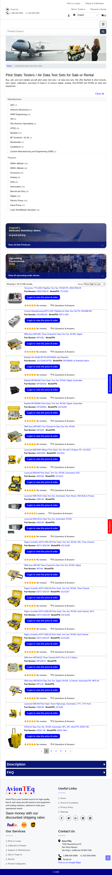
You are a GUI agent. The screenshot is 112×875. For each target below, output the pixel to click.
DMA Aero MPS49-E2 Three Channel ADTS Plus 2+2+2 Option (50, 657)
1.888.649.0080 (16, 13)
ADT (13, 105)
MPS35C (40, 338)
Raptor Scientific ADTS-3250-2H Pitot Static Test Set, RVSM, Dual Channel (56, 634)
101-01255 (65, 638)
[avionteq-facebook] (61, 818)
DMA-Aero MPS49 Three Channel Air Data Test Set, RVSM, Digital (52, 565)
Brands (11, 859)
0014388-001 (42, 314)
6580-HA (40, 499)
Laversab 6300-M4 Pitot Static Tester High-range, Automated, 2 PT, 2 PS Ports (57, 704)
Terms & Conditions (69, 803)
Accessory (16, 173)
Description (16, 764)
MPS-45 (40, 684)
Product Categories (17, 863)
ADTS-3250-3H (43, 592)
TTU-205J (64, 291)
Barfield (16, 133)
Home (9, 66)
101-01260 (62, 407)
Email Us (14, 9)
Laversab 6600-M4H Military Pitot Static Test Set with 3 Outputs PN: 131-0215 (57, 450)
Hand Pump (17, 205)
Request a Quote (98, 9)
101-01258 (65, 545)
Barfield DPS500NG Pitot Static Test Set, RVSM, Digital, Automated (53, 403)
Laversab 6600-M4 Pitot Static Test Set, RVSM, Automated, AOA (52, 473)
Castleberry (17, 147)
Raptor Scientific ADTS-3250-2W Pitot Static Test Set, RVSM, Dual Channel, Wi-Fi (59, 611)
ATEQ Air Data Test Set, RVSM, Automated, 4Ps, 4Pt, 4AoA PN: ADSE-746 (56, 727)
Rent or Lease (73, 3)
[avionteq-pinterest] (82, 818)
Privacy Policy (66, 807)
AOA (14, 182)
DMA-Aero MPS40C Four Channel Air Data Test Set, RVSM (49, 426)
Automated (17, 186)
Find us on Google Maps (69, 862)
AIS (13, 119)
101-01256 (65, 615)
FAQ (10, 772)
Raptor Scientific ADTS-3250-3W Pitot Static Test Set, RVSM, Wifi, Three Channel (59, 542)
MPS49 (40, 569)
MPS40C (40, 430)
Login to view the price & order (42, 297)
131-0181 (59, 707)
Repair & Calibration (94, 3)
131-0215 (61, 453)
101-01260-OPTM (44, 361)
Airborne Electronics (21, 109)
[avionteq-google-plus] (75, 818)
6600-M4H (41, 453)
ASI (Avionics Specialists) (23, 123)
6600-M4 (40, 476)
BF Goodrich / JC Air (21, 137)
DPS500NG (42, 407)
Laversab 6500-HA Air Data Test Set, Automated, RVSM (48, 519)
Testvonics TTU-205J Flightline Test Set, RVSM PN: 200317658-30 (52, 288)
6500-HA (40, 522)
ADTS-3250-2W (43, 615)
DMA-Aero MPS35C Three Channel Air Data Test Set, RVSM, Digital (53, 334)
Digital (15, 196)
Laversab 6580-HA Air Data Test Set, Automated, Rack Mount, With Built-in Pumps (59, 496)
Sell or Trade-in (78, 9)
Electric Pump (18, 200)
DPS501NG (42, 384)
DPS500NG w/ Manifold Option (76, 361)
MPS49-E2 (41, 661)
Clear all (99, 93)
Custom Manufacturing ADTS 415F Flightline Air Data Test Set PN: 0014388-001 (58, 311)
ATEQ (14, 128)
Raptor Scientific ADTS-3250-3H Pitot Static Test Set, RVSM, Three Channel (56, 588)
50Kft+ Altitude (19, 163)
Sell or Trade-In (15, 854)
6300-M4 (40, 707)
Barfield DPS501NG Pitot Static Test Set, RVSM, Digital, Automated (53, 380)
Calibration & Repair (17, 845)
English (80, 15)
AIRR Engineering (20, 114)
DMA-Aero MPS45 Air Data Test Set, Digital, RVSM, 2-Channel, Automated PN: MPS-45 (61, 681)
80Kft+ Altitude (18, 168)
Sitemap (64, 812)
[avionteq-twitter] (68, 818)
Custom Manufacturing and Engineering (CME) (33, 151)
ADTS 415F (64, 314)
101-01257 (65, 592)
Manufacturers (15, 99)
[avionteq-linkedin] (90, 818)
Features (12, 157)
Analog (15, 177)
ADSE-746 (41, 730)
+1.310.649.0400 (32, 13)
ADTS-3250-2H (43, 638)
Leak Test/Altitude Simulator (25, 210)
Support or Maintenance (19, 850)
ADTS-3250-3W (43, 545)
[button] (103, 24)
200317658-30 (43, 291)
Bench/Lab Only (19, 191)
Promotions (110, 526)
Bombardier (17, 142)
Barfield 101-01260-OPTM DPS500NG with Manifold (46, 357)
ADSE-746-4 (62, 730)
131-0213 (59, 476)
